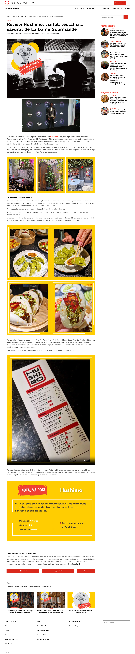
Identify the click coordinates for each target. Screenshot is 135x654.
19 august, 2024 (36, 33)
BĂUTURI (112, 41)
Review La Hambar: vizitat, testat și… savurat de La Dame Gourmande (51, 611)
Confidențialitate (42, 635)
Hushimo (54, 137)
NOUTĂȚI (112, 28)
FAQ (38, 621)
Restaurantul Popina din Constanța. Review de (21, 611)
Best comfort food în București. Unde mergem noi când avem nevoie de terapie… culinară (118, 100)
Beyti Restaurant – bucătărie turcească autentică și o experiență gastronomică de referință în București (118, 80)
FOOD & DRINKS (104, 8)
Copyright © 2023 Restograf (12, 652)
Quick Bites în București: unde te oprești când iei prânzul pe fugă (118, 55)
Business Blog (73, 626)
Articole (7, 626)
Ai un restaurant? (75, 621)
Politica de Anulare (43, 630)
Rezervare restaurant (11, 639)
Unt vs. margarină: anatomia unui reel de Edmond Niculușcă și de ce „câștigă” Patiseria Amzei (119, 34)
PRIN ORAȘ (78, 8)
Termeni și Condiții (43, 639)
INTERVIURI (90, 8)
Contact (7, 635)
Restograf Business (12, 8)
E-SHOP (127, 8)
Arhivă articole (9, 644)
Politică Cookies (42, 626)
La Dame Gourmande (16, 33)
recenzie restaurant (35, 586)
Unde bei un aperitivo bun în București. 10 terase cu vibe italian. (118, 45)
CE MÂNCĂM (113, 51)
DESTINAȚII (116, 8)
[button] (129, 2)
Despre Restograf (10, 621)
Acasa (8, 16)
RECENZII (23, 16)
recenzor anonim (47, 586)
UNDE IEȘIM (118, 41)
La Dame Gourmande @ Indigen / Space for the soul (81, 611)
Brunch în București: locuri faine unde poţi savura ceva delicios (118, 111)
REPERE (116, 61)
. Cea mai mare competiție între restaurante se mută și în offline (118, 66)
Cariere (7, 630)
